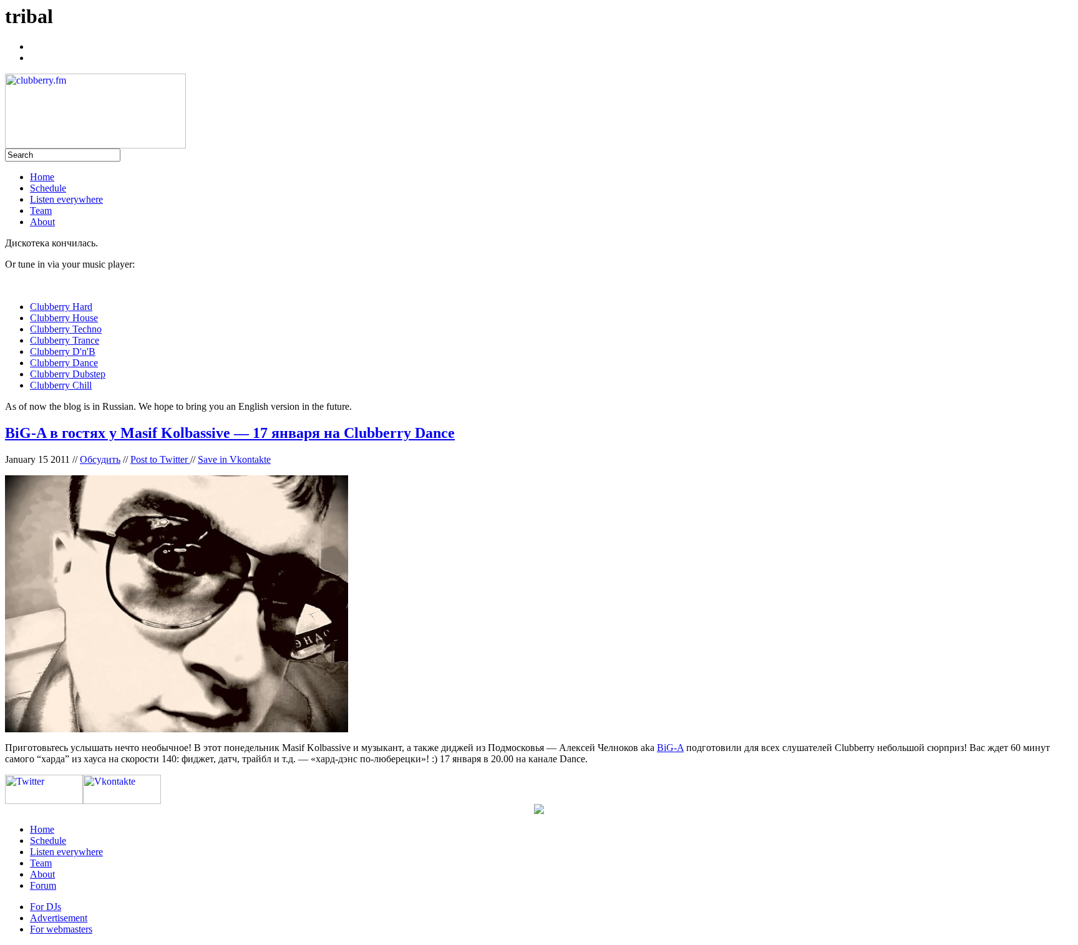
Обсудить (100, 459)
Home (42, 177)
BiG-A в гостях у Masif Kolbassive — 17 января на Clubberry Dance (230, 433)
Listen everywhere (66, 199)
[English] (35, 56)
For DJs (45, 906)
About (42, 221)
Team (41, 210)
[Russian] (35, 45)
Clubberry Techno (66, 329)
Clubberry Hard (61, 306)
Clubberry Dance (64, 362)
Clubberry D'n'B (62, 351)
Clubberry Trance (64, 340)
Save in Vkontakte (234, 459)
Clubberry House (64, 318)
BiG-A (670, 747)
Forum (43, 885)
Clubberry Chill (61, 385)
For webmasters (61, 929)
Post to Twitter (160, 459)
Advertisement (58, 918)
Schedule (48, 188)
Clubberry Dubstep (67, 374)
